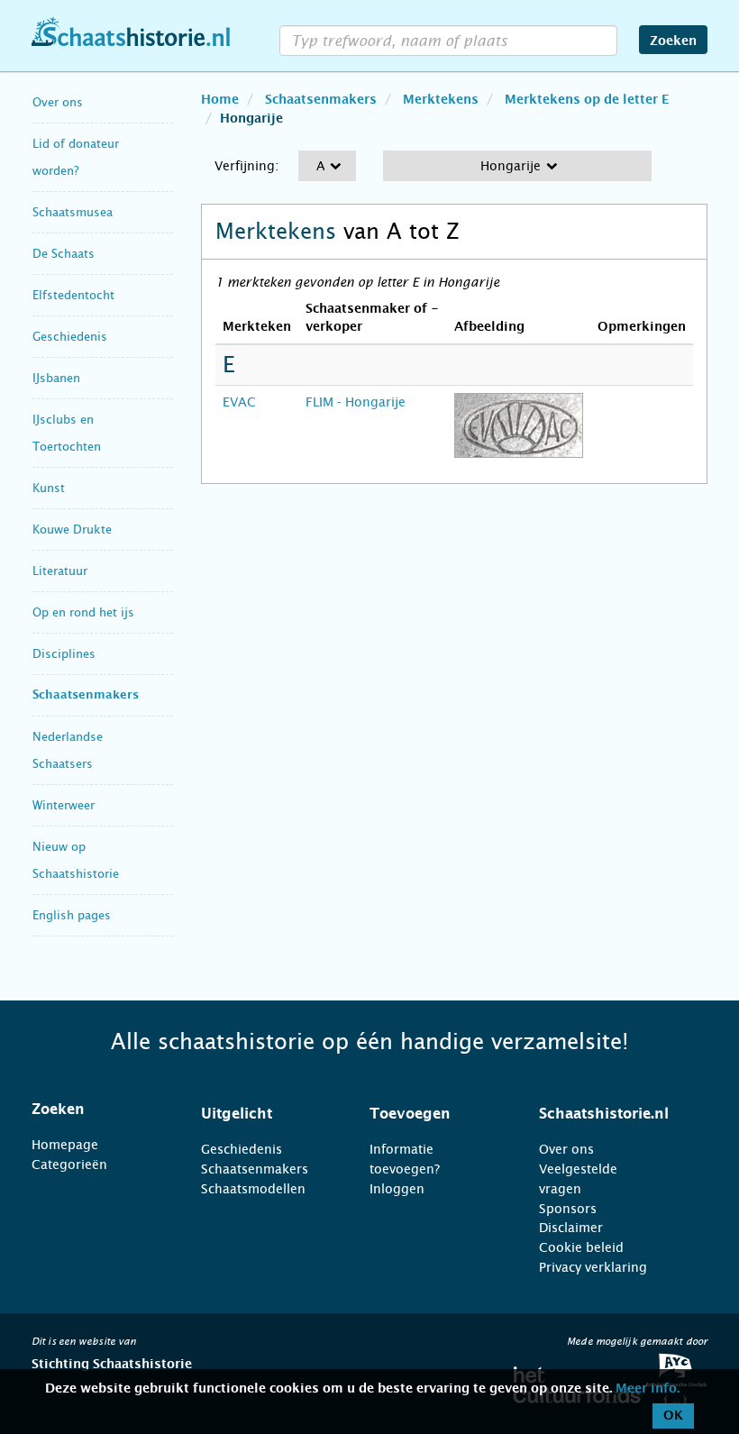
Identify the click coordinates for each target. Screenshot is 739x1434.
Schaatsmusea (72, 212)
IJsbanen (56, 378)
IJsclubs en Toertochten (66, 433)
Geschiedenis (69, 336)
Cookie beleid (581, 1247)
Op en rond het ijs (83, 612)
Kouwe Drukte (72, 529)
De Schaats (63, 253)
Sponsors (568, 1208)
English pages (71, 915)
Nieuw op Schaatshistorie (75, 860)
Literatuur (59, 571)
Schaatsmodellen (253, 1189)
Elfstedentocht (73, 295)
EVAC (239, 402)
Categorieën (69, 1164)
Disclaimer (571, 1227)
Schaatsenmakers (85, 695)
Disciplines (64, 654)
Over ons (57, 102)
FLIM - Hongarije (356, 402)
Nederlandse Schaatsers (67, 750)
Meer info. (648, 1389)
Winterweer (63, 805)
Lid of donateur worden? (75, 157)
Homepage (65, 1144)
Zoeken (673, 41)
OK (673, 1416)
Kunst (48, 488)
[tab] (94, 1109)
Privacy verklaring (593, 1267)
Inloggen (397, 1189)
